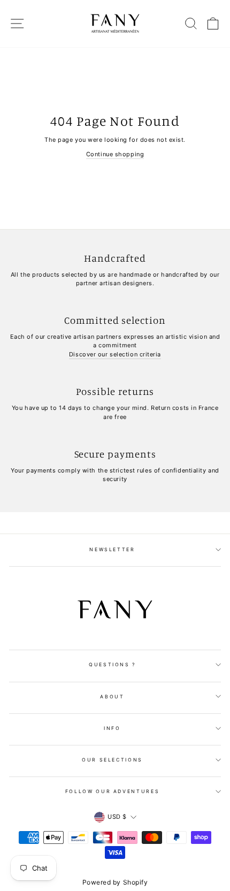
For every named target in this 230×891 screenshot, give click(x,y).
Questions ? (112, 664)
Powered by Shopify (115, 882)
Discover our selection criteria (115, 354)
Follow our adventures (112, 791)
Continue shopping (115, 154)
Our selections (112, 760)
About (112, 696)
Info (112, 728)
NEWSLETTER (112, 549)
